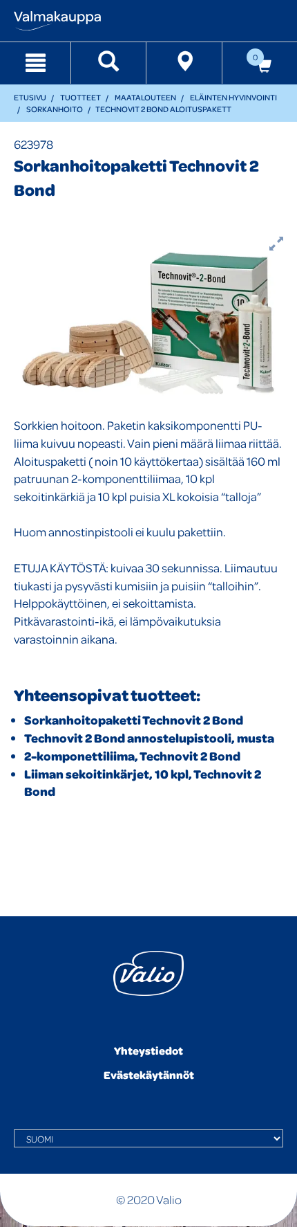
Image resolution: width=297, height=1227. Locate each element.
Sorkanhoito (54, 109)
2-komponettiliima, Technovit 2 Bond (132, 756)
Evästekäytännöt (149, 1074)
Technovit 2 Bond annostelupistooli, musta (149, 738)
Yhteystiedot (148, 1050)
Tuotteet (80, 97)
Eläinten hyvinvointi (233, 97)
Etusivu (30, 97)
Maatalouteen (145, 97)
